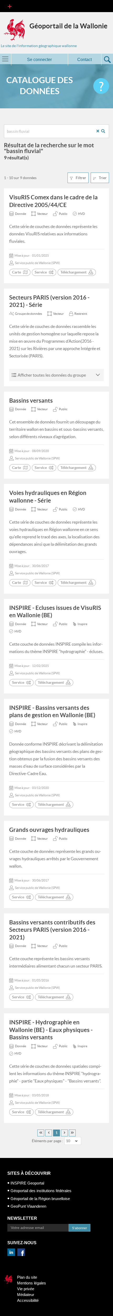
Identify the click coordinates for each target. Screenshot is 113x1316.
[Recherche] (105, 131)
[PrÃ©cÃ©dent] (48, 1133)
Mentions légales (31, 1283)
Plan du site (27, 1277)
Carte (16, 272)
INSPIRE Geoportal (27, 1183)
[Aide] (101, 86)
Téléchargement (73, 272)
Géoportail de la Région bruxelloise (40, 1198)
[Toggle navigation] (9, 6)
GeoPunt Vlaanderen (28, 1206)
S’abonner (79, 1228)
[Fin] (72, 1133)
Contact (84, 59)
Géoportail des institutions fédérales (41, 1190)
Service (41, 272)
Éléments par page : (47, 1141)
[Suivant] (64, 1133)
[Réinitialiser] (99, 131)
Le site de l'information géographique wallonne (39, 46)
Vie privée (25, 1289)
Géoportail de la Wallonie (68, 26)
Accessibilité (28, 1300)
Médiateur (25, 1294)
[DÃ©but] (40, 1133)
